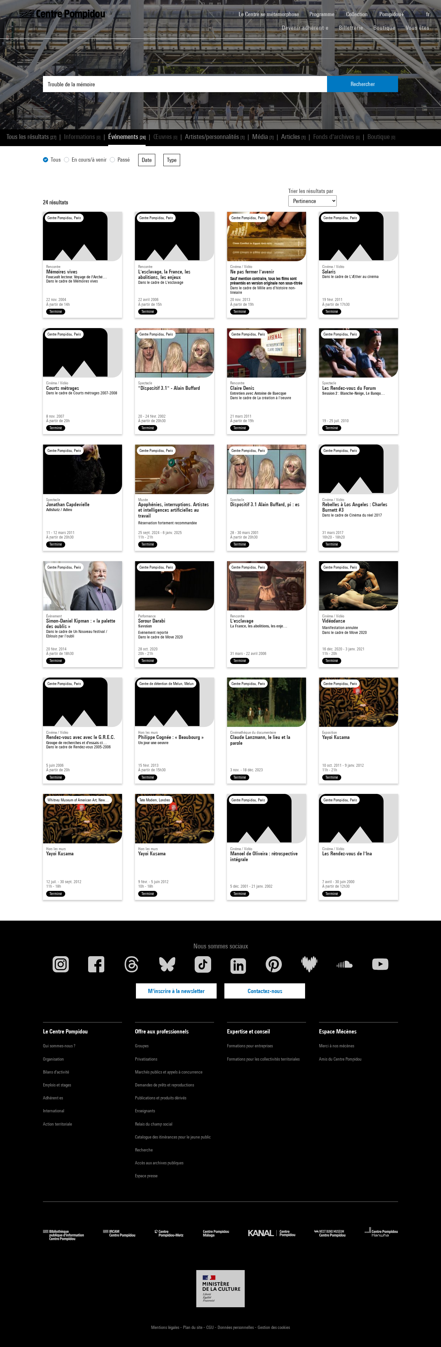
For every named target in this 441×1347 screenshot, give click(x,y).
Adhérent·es (53, 1097)
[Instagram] (60, 966)
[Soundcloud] (345, 966)
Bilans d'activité (56, 1071)
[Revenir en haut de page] (426, 1332)
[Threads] (131, 966)
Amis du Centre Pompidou (340, 1059)
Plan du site (193, 1327)
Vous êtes (418, 27)
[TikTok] (203, 966)
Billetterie (351, 27)
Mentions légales (165, 1327)
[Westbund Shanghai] (334, 1239)
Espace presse (146, 1175)
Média (262, 137)
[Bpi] (68, 1239)
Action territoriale (57, 1124)
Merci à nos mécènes (336, 1045)
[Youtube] (380, 966)
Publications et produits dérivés (160, 1097)
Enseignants (145, 1110)
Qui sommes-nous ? (59, 1045)
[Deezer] (309, 966)
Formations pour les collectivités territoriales (263, 1059)
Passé (124, 159)
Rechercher (363, 83)
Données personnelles (236, 1327)
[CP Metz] (174, 1239)
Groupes (142, 1045)
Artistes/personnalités (214, 137)
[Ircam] (124, 1239)
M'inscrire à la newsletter (176, 991)
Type (172, 159)
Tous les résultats (31, 137)
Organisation (53, 1059)
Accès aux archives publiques (159, 1162)
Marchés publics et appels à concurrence (168, 1071)
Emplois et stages (57, 1084)
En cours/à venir (89, 159)
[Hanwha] (381, 1239)
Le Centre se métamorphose (271, 13)
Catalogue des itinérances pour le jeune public (173, 1136)
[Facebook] (96, 966)
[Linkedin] (238, 966)
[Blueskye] (167, 966)
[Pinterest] (274, 966)
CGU (210, 1327)
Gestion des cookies (274, 1327)
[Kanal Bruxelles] (276, 1239)
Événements (127, 137)
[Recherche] (416, 10)
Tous (56, 159)
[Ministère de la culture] (220, 1289)
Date (147, 159)
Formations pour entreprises (250, 1045)
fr (428, 14)
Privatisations (146, 1059)
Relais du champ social (153, 1124)
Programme (322, 14)
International (53, 1110)
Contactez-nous (265, 991)
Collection (357, 14)
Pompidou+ (392, 14)
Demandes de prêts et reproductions (164, 1084)
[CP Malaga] (221, 1239)
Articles (293, 137)
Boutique (387, 27)
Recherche (144, 1149)
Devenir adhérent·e (308, 27)
